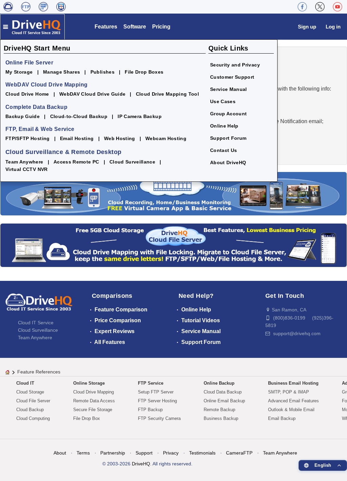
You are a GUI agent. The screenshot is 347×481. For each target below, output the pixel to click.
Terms (83, 453)
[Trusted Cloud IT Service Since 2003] (173, 245)
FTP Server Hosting (157, 400)
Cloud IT (25, 383)
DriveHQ (141, 463)
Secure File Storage (92, 409)
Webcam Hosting (165, 138)
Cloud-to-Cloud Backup (78, 116)
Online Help (224, 126)
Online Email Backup (224, 400)
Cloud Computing (33, 418)
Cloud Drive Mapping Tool (167, 94)
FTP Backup (150, 409)
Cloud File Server (33, 400)
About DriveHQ (228, 162)
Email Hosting (77, 138)
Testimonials (202, 453)
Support (144, 453)
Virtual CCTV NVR (26, 169)
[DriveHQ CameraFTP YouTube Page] (337, 7)
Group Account (228, 113)
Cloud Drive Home (27, 94)
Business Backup (221, 418)
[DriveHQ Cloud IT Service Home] (32, 26)
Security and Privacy (235, 65)
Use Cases (223, 101)
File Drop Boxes (144, 72)
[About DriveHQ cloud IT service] (39, 305)
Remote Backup (219, 409)
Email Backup (281, 418)
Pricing (161, 27)
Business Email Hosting (293, 383)
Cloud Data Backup (223, 392)
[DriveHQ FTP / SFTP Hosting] (26, 7)
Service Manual (228, 89)
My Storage (19, 72)
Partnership (112, 453)
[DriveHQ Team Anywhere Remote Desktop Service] (61, 7)
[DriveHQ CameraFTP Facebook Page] (302, 7)
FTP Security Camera (159, 418)
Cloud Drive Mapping (93, 392)
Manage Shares (61, 72)
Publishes (102, 72)
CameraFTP (239, 453)
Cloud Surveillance (132, 162)
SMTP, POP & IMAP (288, 392)
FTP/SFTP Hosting (27, 138)
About (60, 453)
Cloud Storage (30, 392)
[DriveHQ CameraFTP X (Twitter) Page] (320, 7)
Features (106, 27)
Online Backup (219, 383)
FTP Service (150, 383)
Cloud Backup (30, 409)
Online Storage (89, 383)
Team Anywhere (24, 162)
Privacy (171, 453)
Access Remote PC (76, 162)
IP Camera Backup (140, 116)
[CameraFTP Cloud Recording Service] (43, 7)
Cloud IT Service (36, 322)
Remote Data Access (94, 400)
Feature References (38, 371)
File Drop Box (86, 418)
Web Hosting (119, 138)
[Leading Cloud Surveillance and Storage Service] (173, 193)
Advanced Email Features (293, 400)
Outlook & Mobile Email (291, 409)
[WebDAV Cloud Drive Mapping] (8, 7)
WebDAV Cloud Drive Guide (92, 94)
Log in (333, 27)
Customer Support (232, 77)
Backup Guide (22, 116)
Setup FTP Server (156, 392)
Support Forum (228, 138)
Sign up (307, 27)
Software (134, 27)
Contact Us (223, 150)
